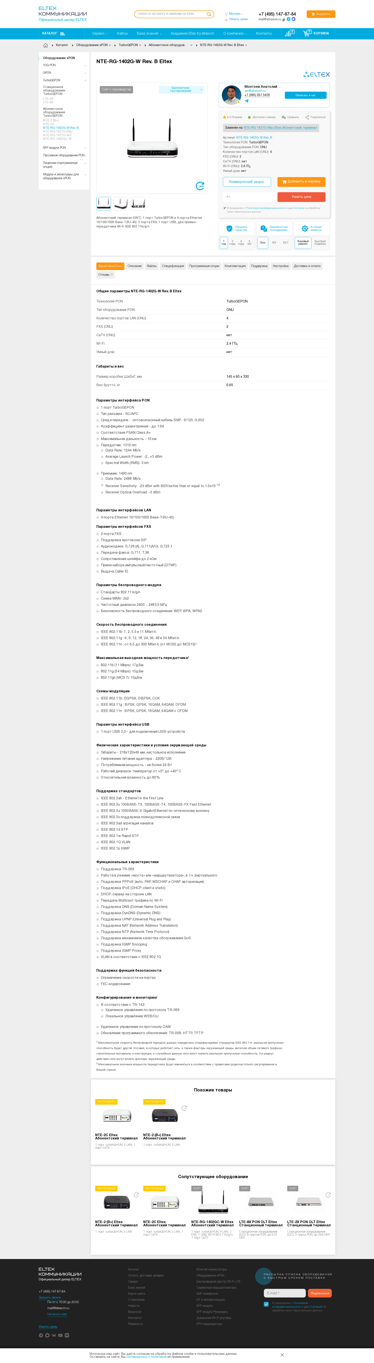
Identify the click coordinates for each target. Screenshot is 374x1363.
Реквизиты (135, 1324)
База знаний (136, 1287)
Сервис (133, 1281)
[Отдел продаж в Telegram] (288, 19)
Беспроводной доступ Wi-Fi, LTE (218, 1281)
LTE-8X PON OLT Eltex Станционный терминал (261, 1224)
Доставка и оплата (307, 266)
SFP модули (205, 1306)
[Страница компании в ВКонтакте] (54, 1335)
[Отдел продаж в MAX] (293, 19)
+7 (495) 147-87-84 (277, 14)
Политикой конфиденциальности (265, 208)
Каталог (49, 33)
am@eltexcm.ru (255, 91)
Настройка (281, 266)
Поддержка (259, 266)
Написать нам (57, 1314)
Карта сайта (136, 1294)
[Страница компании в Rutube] (67, 1335)
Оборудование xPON (59, 58)
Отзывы (105, 274)
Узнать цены (48, 1327)
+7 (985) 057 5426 (257, 95)
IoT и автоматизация (211, 1300)
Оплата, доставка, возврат (146, 1275)
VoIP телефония (207, 1294)
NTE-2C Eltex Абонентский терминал (116, 1137)
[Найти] (209, 14)
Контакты (135, 1318)
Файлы (151, 266)
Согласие (299, 208)
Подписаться (320, 1293)
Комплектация (235, 266)
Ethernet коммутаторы (212, 1269)
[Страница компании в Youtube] (60, 1335)
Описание (135, 266)
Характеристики (110, 266)
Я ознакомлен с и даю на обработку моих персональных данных (299, 1307)
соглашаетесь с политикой (146, 1357)
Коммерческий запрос (246, 182)
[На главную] (63, 14)
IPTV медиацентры (209, 1324)
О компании (136, 1300)
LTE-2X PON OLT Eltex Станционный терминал (309, 1224)
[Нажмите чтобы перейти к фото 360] (200, 186)
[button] (205, 138)
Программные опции (204, 266)
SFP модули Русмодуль (212, 1312)
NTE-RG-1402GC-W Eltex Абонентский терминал (212, 1224)
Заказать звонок (50, 1297)
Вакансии (134, 1312)
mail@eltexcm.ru (58, 1308)
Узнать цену (301, 196)
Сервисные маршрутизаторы (217, 1287)
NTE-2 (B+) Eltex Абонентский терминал (164, 1137)
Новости (134, 1306)
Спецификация (173, 266)
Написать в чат (306, 95)
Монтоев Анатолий (261, 86)
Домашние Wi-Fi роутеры (214, 1318)
